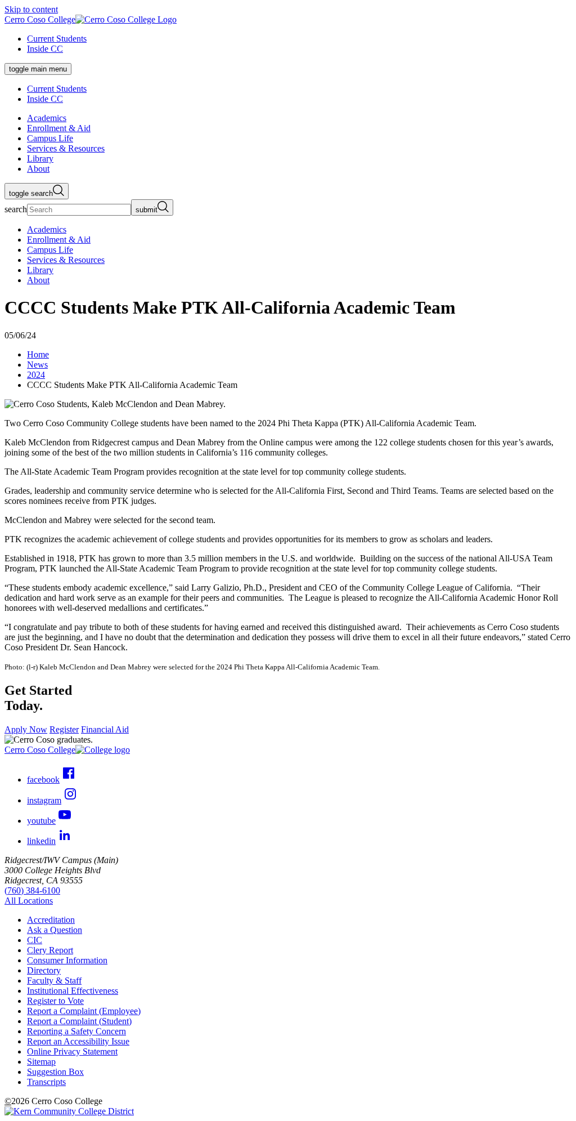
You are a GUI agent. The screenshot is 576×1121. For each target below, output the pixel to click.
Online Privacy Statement (72, 1051)
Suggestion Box (55, 1072)
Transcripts (46, 1082)
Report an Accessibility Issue (78, 1041)
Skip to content (31, 9)
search (15, 209)
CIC (34, 940)
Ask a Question (54, 930)
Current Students (57, 38)
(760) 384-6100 (32, 890)
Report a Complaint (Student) (79, 1021)
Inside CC (45, 48)
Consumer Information (67, 960)
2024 (36, 374)
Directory (44, 970)
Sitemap (41, 1061)
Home (38, 354)
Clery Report (50, 950)
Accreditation (51, 920)
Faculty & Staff (54, 980)
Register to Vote (55, 1001)
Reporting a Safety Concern (76, 1031)
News (37, 364)
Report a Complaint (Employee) (84, 1011)
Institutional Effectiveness (72, 990)
